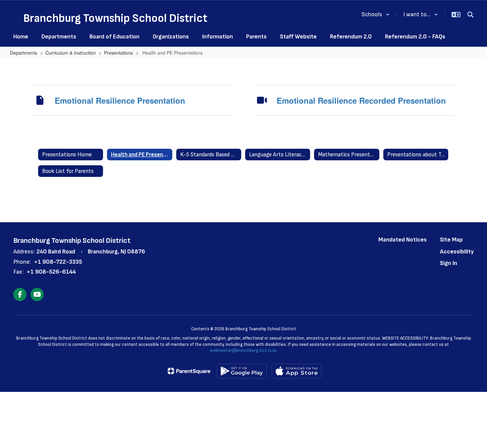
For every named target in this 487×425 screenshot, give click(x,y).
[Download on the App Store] (296, 371)
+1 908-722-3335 (58, 261)
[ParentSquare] (189, 371)
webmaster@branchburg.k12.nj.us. (243, 350)
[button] (375, 14)
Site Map (451, 239)
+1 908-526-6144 (51, 271)
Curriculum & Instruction (70, 52)
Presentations (118, 52)
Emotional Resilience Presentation (120, 100)
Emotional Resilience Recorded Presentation (361, 100)
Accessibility (457, 251)
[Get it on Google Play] (242, 371)
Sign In (448, 263)
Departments (23, 52)
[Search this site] (470, 14)
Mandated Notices (402, 239)
